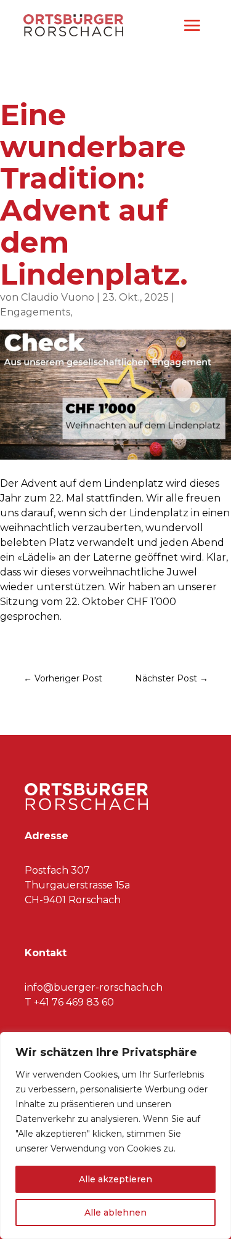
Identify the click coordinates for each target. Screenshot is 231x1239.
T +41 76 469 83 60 (69, 1002)
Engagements (35, 312)
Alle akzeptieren (115, 1179)
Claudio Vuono (57, 297)
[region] (115, 1135)
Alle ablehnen (115, 1212)
